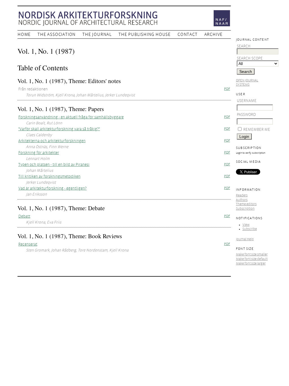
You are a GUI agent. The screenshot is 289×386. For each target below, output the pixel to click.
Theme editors (246, 204)
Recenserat (27, 244)
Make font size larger (251, 263)
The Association (57, 34)
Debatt (24, 216)
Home (24, 34)
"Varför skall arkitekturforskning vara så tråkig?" (59, 129)
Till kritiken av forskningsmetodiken (49, 176)
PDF (227, 89)
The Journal (97, 34)
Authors (242, 200)
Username (247, 101)
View (245, 225)
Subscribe (249, 229)
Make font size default (252, 259)
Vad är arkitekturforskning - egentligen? (52, 188)
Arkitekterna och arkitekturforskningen (52, 141)
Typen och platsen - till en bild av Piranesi (53, 164)
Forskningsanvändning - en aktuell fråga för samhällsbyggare (71, 117)
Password (246, 114)
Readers (242, 195)
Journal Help (245, 239)
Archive (213, 34)
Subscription (245, 209)
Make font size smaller (252, 254)
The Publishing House (145, 34)
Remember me (256, 129)
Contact (188, 34)
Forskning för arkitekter (38, 153)
